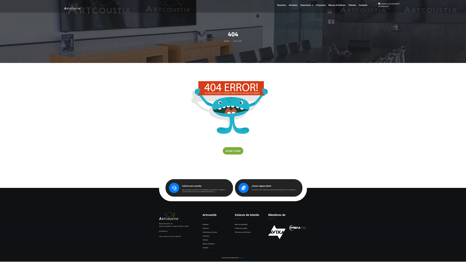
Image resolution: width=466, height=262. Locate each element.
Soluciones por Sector (210, 232)
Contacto (363, 5)
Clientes (352, 5)
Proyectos (321, 5)
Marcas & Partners (337, 5)
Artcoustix (241, 257)
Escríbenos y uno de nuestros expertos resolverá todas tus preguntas (273, 190)
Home (226, 41)
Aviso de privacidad (241, 224)
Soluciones (305, 5)
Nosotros (281, 5)
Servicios (293, 5)
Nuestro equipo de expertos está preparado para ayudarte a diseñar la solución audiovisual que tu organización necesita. (203, 190)
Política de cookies (241, 228)
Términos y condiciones (243, 232)
